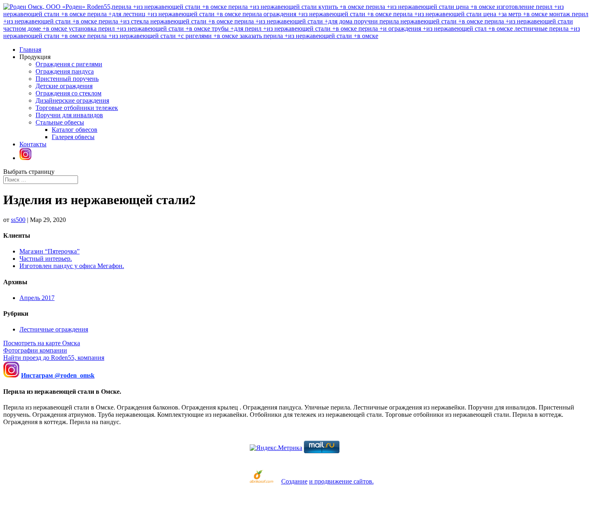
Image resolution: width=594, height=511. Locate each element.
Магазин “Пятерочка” (49, 251)
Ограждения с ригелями (69, 64)
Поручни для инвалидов (69, 115)
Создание (294, 481)
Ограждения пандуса (65, 71)
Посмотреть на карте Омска (41, 343)
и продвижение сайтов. (341, 481)
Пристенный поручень (67, 78)
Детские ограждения (64, 85)
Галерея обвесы (73, 136)
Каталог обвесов (74, 129)
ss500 (18, 219)
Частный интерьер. (45, 258)
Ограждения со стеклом (68, 93)
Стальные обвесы (60, 122)
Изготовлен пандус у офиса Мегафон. (71, 265)
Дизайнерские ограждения (72, 100)
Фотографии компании (35, 350)
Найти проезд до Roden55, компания (53, 357)
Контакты (32, 144)
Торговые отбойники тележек (77, 107)
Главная (30, 49)
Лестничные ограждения (53, 329)
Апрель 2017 (37, 297)
